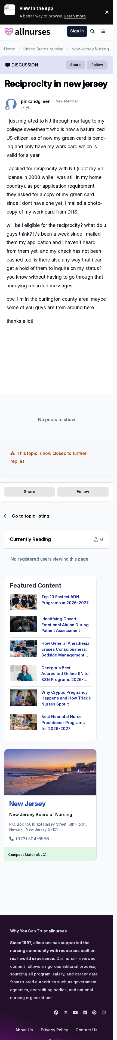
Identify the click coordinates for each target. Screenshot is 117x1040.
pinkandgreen (36, 101)
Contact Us (86, 1029)
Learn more (12, 12)
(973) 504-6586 (32, 838)
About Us (24, 1029)
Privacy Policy (54, 1029)
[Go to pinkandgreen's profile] (11, 104)
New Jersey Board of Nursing (40, 814)
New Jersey (27, 804)
